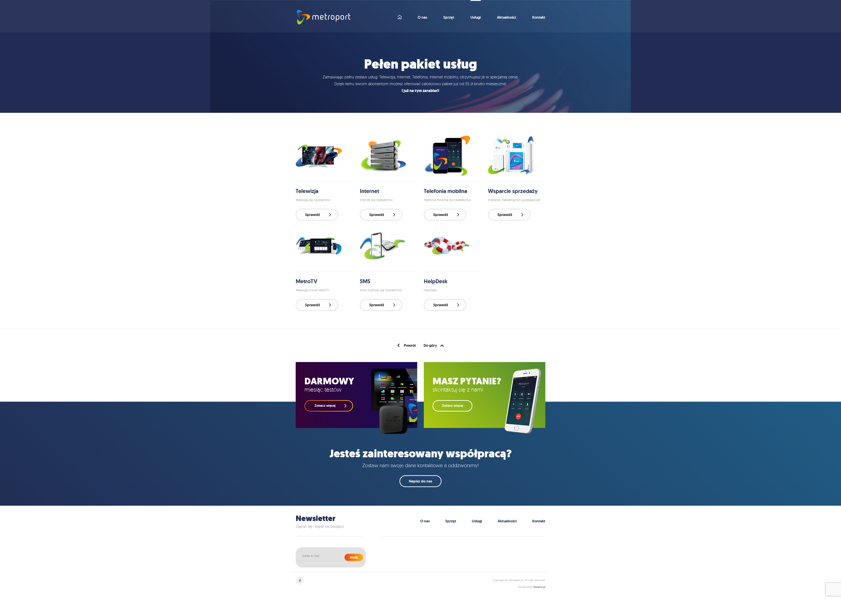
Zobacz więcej (452, 405)
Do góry (430, 345)
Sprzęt (448, 17)
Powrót (409, 345)
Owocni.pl (539, 586)
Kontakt (538, 17)
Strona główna (399, 17)
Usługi (475, 17)
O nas (422, 17)
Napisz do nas (420, 481)
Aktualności (506, 17)
